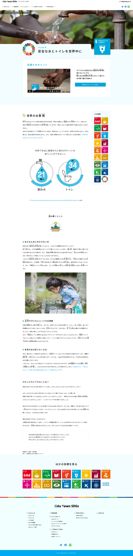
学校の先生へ (50, 6)
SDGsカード (54, 519)
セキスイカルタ (55, 526)
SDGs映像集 (31, 522)
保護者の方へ (55, 534)
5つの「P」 (31, 518)
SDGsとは (6, 6)
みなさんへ (54, 532)
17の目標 (14, 12)
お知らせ (101, 513)
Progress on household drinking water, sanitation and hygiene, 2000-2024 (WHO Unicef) (54, 200)
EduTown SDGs (7, 12)
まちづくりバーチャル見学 (58, 523)
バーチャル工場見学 (57, 521)
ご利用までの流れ (37, 6)
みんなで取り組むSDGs (35, 525)
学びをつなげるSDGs (82, 518)
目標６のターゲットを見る (90, 85)
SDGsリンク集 (32, 527)
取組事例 (16, 6)
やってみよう (24, 6)
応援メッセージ (55, 536)
